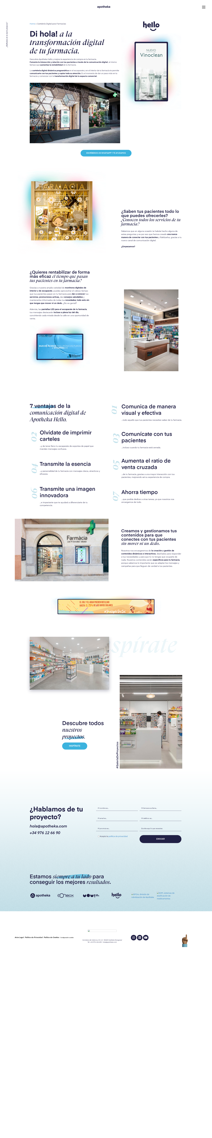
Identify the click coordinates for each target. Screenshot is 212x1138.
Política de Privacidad (34, 937)
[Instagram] (133, 937)
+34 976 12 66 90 (45, 833)
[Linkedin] (139, 937)
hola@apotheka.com (48, 826)
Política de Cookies (51, 937)
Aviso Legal (19, 937)
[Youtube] (146, 937)
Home (32, 24)
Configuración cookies (67, 937)
